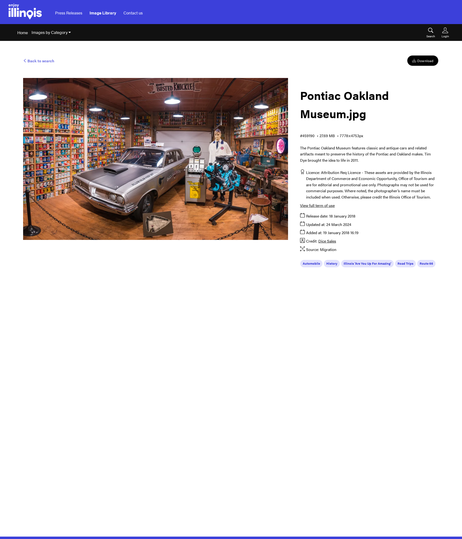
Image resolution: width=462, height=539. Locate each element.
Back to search (40, 61)
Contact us (133, 13)
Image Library (103, 13)
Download (425, 60)
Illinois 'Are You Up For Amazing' (367, 263)
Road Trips (405, 263)
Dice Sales (327, 241)
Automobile (311, 263)
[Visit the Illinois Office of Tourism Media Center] (25, 13)
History (331, 263)
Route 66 (426, 263)
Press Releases (68, 13)
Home (22, 32)
